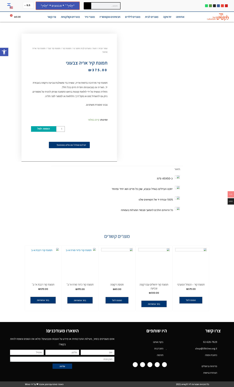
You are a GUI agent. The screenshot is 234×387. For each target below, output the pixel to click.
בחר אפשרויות (154, 303)
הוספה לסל (43, 129)
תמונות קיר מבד (53, 49)
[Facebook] (218, 5)
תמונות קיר (66, 49)
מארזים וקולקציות (70, 17)
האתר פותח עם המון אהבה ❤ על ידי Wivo (44, 384)
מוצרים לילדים (132, 17)
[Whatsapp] (206, 5)
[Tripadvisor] (210, 5)
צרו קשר (51, 17)
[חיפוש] (87, 6)
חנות (95, 49)
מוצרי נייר (90, 17)
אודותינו (180, 17)
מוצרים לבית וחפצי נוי (82, 49)
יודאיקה (167, 17)
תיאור (177, 169)
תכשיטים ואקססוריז (109, 17)
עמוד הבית (103, 49)
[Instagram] (214, 5)
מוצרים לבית (151, 17)
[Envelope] (222, 5)
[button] (4, 52)
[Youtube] (226, 5)
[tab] (177, 169)
